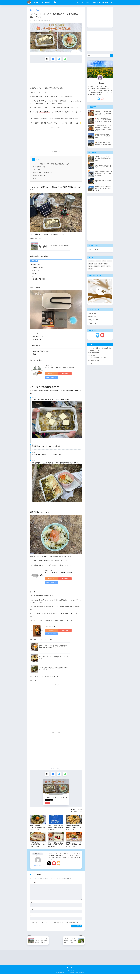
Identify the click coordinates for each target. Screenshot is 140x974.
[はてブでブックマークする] (59, 59)
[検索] (111, 55)
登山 (80, 811)
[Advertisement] (56, 75)
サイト (32, 915)
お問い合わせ (108, 2)
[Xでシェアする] (47, 59)
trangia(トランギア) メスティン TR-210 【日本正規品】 (59, 572)
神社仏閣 (96, 266)
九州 (91, 263)
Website (58, 865)
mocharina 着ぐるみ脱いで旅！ (44, 2)
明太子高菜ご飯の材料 (39, 167)
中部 (109, 260)
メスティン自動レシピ (50, 626)
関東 (108, 266)
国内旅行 (95, 2)
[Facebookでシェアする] (53, 59)
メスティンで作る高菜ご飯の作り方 (42, 172)
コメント (33, 882)
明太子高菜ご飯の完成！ (39, 175)
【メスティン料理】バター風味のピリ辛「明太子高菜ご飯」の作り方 (51, 164)
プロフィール (79, 2)
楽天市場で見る (65, 373)
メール (32, 909)
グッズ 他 (91, 260)
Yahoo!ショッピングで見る (51, 377)
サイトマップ (88, 2)
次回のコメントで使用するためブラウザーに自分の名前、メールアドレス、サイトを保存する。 (55, 922)
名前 (32, 902)
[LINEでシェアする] (65, 59)
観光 (103, 266)
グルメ (98, 260)
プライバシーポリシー (94, 320)
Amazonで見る (51, 373)
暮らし (80, 809)
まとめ (35, 178)
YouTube (54, 865)
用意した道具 (36, 169)
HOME (70, 968)
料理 (76, 811)
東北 (105, 263)
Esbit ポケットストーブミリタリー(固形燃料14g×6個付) (59, 367)
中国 (104, 260)
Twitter (97, 337)
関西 (90, 268)
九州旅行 (101, 2)
